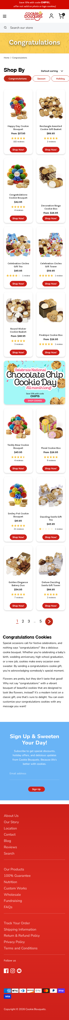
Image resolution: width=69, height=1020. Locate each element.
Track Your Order (17, 923)
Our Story (11, 822)
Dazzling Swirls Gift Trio (51, 518)
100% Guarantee (17, 875)
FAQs (8, 907)
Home (6, 57)
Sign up (36, 789)
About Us (11, 815)
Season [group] (41, 78)
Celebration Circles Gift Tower (51, 265)
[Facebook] (6, 970)
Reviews (10, 847)
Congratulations (19, 57)
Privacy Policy (14, 942)
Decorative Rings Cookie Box (51, 207)
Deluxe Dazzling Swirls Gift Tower (50, 584)
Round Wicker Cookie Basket (18, 330)
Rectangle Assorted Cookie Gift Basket (51, 128)
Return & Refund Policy (22, 935)
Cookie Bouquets (35, 1009)
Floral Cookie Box (51, 448)
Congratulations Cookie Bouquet (18, 196)
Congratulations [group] (18, 78)
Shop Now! (18, 149)
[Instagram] (12, 970)
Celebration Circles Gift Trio (18, 265)
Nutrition (10, 882)
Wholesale (12, 894)
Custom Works (15, 888)
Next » (49, 621)
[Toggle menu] (10, 15)
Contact (10, 834)
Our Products (14, 869)
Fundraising (13, 900)
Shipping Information (20, 929)
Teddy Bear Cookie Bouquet (18, 446)
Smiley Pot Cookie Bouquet (18, 515)
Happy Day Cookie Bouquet (18, 128)
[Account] (51, 14)
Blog (7, 840)
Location (10, 828)
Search (9, 853)
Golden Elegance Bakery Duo (18, 584)
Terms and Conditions (21, 948)
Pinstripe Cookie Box (50, 335)
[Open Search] (5, 28)
